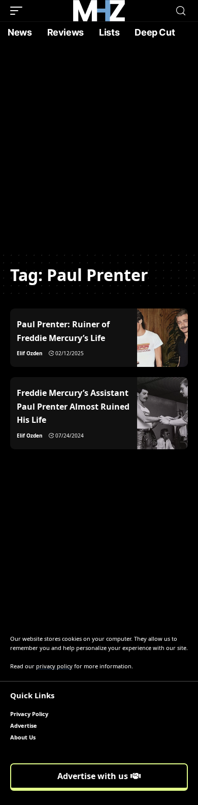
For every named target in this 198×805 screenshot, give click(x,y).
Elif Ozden (30, 353)
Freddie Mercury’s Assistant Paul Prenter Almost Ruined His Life (73, 406)
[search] (181, 11)
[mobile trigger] (18, 11)
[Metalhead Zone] (99, 10)
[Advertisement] (99, 147)
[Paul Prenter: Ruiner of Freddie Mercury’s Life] (162, 337)
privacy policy (54, 666)
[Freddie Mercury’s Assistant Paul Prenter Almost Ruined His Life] (162, 413)
